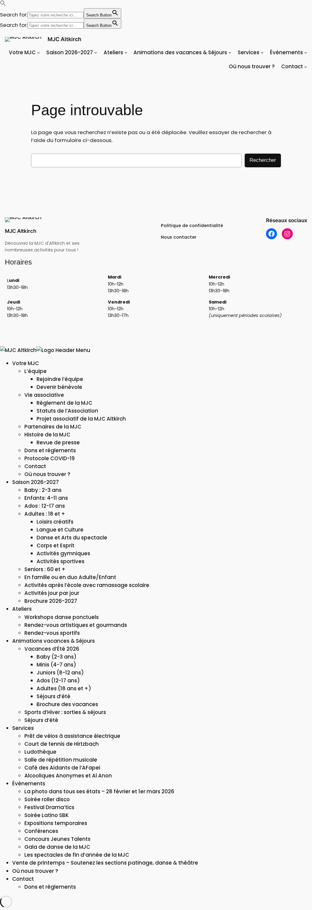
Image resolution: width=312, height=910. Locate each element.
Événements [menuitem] (28, 783)
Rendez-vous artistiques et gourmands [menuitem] (75, 625)
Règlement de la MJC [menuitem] (64, 403)
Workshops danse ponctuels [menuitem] (61, 617)
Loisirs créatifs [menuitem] (55, 521)
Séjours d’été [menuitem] (53, 696)
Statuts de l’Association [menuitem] (67, 410)
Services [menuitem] (23, 728)
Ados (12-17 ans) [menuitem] (58, 680)
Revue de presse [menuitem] (58, 442)
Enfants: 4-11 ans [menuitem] (46, 498)
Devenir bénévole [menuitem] (59, 387)
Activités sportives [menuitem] (60, 561)
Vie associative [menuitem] (44, 395)
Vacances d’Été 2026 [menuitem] (51, 648)
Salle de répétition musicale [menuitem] (60, 759)
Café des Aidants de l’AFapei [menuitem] (62, 767)
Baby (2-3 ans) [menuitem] (56, 656)
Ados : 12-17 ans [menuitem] (44, 506)
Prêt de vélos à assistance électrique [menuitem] (72, 736)
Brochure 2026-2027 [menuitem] (50, 601)
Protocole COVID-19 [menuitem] (49, 458)
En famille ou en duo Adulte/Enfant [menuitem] (70, 577)
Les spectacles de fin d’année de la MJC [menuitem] (76, 854)
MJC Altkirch (64, 39)
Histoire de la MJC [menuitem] (47, 434)
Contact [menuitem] (35, 466)
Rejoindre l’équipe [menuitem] (60, 379)
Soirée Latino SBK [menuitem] (46, 815)
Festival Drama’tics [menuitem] (49, 807)
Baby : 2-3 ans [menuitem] (43, 490)
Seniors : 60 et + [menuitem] (45, 569)
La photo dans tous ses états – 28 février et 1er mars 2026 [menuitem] (99, 791)
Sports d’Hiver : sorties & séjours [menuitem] (65, 712)
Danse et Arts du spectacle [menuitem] (72, 537)
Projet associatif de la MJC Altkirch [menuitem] (81, 418)
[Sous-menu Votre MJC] (38, 52)
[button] (3, 4)
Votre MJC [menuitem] (25, 363)
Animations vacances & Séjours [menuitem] (53, 641)
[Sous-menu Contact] (305, 66)
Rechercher (263, 160)
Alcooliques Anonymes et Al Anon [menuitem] (68, 775)
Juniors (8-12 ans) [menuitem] (60, 672)
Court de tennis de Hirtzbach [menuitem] (61, 744)
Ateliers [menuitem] (22, 609)
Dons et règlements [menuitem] (50, 450)
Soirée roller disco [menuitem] (47, 799)
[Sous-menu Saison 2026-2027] (95, 52)
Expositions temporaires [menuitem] (55, 823)
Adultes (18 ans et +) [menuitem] (64, 688)
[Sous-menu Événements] (305, 52)
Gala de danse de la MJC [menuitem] (57, 847)
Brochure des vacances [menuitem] (67, 704)
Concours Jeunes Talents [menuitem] (57, 839)
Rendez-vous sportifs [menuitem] (52, 633)
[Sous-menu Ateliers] (125, 52)
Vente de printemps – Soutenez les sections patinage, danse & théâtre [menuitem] (105, 862)
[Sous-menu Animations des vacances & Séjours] (229, 52)
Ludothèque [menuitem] (40, 751)
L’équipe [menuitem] (35, 371)
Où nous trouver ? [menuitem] (47, 474)
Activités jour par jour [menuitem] (51, 593)
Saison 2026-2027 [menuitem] (35, 482)
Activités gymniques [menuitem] (63, 553)
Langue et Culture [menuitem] (60, 529)
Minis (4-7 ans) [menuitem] (56, 664)
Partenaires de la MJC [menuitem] (52, 426)
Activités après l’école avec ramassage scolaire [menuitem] (86, 585)
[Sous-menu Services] (262, 52)
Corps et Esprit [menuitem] (55, 545)
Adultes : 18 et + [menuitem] (44, 513)
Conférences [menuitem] (41, 831)
